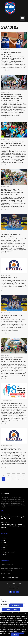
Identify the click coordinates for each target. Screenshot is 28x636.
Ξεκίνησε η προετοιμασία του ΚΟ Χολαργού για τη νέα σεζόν (12, 517)
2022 (7, 117)
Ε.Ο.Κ (4, 538)
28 (18, 475)
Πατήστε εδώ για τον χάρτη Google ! (10, 577)
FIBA (4, 540)
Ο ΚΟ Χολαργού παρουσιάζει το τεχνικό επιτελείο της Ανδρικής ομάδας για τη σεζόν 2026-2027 (13, 526)
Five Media (17, 586)
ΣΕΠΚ (4, 547)
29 (23, 475)
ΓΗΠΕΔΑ (5, 545)
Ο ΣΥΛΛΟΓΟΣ (5, 493)
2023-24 (8, 70)
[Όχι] (21, 633)
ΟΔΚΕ (4, 549)
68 (23, 479)
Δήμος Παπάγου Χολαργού (9, 552)
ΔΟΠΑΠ (4, 554)
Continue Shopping (11, 609)
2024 (7, 164)
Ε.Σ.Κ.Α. (4, 542)
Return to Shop (16, 605)
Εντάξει (15, 634)
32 (13, 479)
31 (8, 479)
